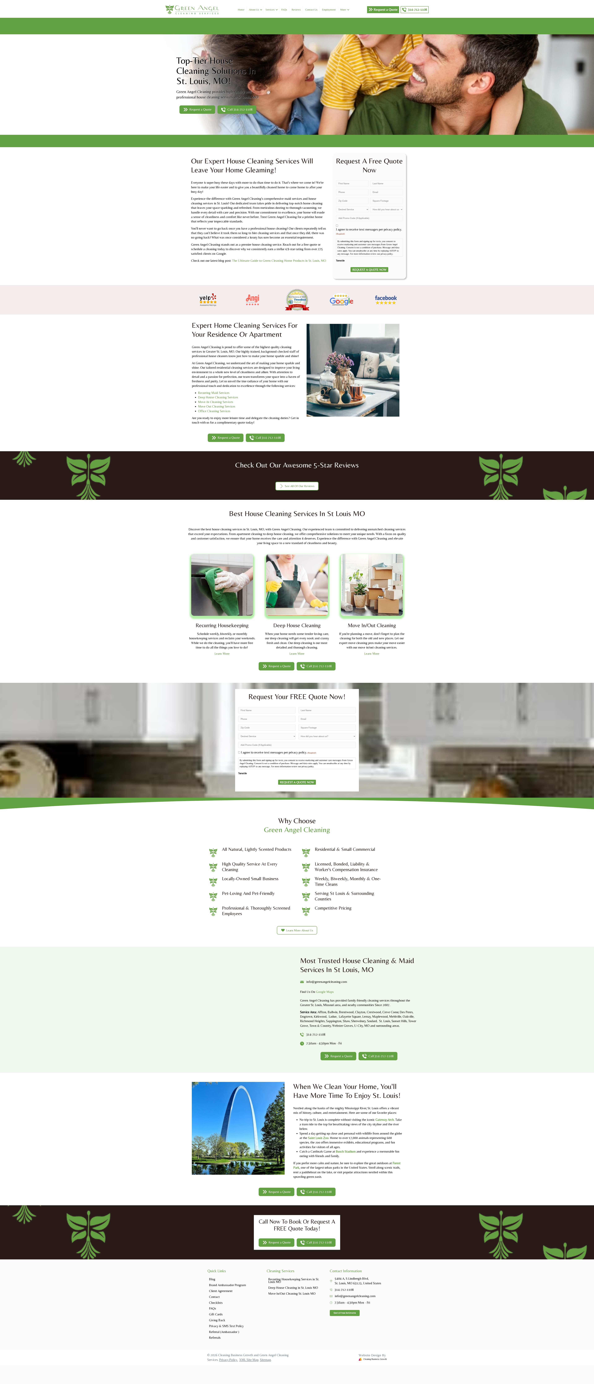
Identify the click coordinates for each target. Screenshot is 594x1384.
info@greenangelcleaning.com (355, 1296)
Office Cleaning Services (214, 411)
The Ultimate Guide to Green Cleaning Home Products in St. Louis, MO (279, 260)
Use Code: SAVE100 (297, 29)
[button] (261, 9)
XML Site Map (248, 1360)
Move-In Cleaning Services (215, 402)
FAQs (284, 9)
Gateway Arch (384, 1120)
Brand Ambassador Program (227, 1285)
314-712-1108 (315, 1034)
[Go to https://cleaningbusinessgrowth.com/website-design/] (343, 1357)
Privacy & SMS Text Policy (226, 1326)
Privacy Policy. (228, 1360)
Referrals (215, 1337)
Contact (214, 1297)
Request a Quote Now (369, 269)
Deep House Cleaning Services (218, 397)
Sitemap (265, 1360)
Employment (329, 9)
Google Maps (325, 992)
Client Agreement (220, 1291)
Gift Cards (216, 1314)
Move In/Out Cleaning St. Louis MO (292, 1293)
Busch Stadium (346, 1151)
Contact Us (311, 9)
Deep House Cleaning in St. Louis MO (293, 1288)
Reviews (296, 9)
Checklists (216, 1303)
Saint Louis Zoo (318, 1138)
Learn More (222, 653)
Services (270, 9)
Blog (212, 1279)
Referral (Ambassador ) (224, 1332)
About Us (254, 9)
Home (241, 9)
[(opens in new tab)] (208, 299)
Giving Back (217, 1320)
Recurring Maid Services (213, 393)
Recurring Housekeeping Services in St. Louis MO (293, 1280)
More (343, 9)
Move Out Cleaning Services (216, 406)
